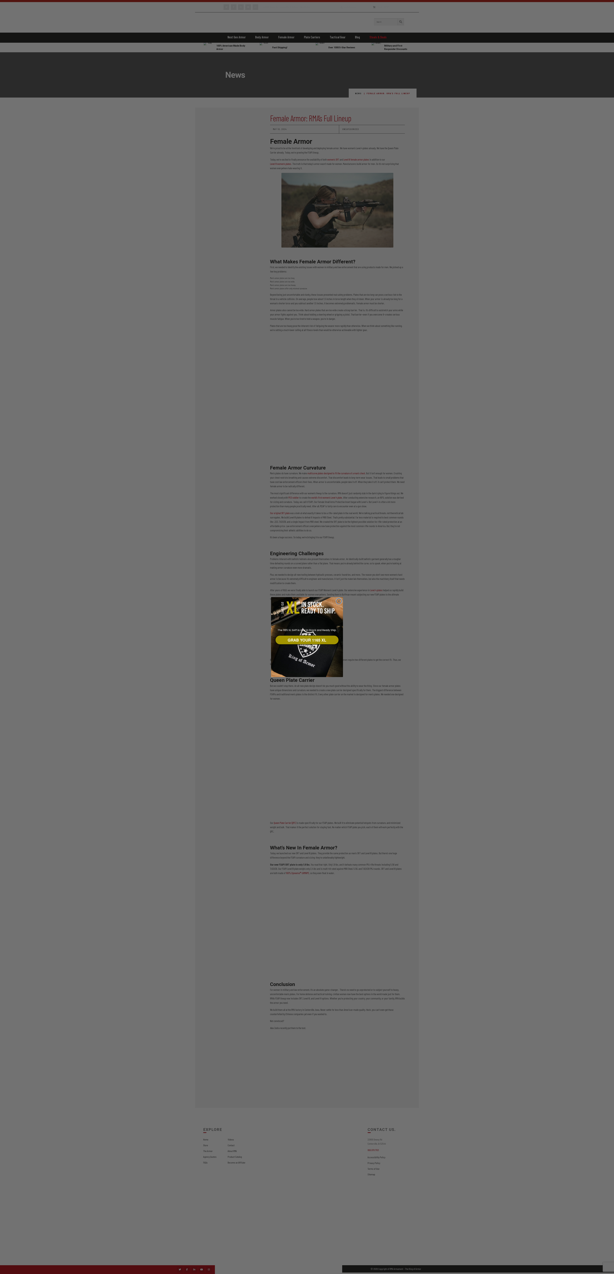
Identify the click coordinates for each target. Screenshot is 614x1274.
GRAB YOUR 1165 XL (307, 640)
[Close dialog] (339, 601)
